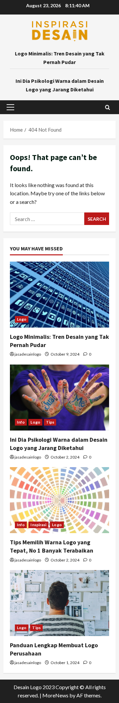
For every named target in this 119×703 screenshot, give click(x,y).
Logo (21, 319)
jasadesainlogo (28, 354)
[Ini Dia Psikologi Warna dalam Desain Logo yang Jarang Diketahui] (59, 398)
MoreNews (55, 695)
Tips (50, 422)
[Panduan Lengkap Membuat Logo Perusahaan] (59, 603)
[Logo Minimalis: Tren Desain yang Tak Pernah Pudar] (59, 295)
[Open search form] (107, 107)
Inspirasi (38, 524)
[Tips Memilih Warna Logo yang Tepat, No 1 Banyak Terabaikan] (59, 500)
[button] (10, 107)
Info (21, 422)
